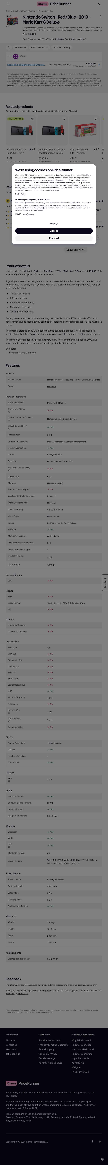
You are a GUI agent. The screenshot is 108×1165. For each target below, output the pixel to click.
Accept (54, 231)
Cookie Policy (20, 194)
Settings (54, 223)
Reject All (54, 238)
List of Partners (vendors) (24, 214)
